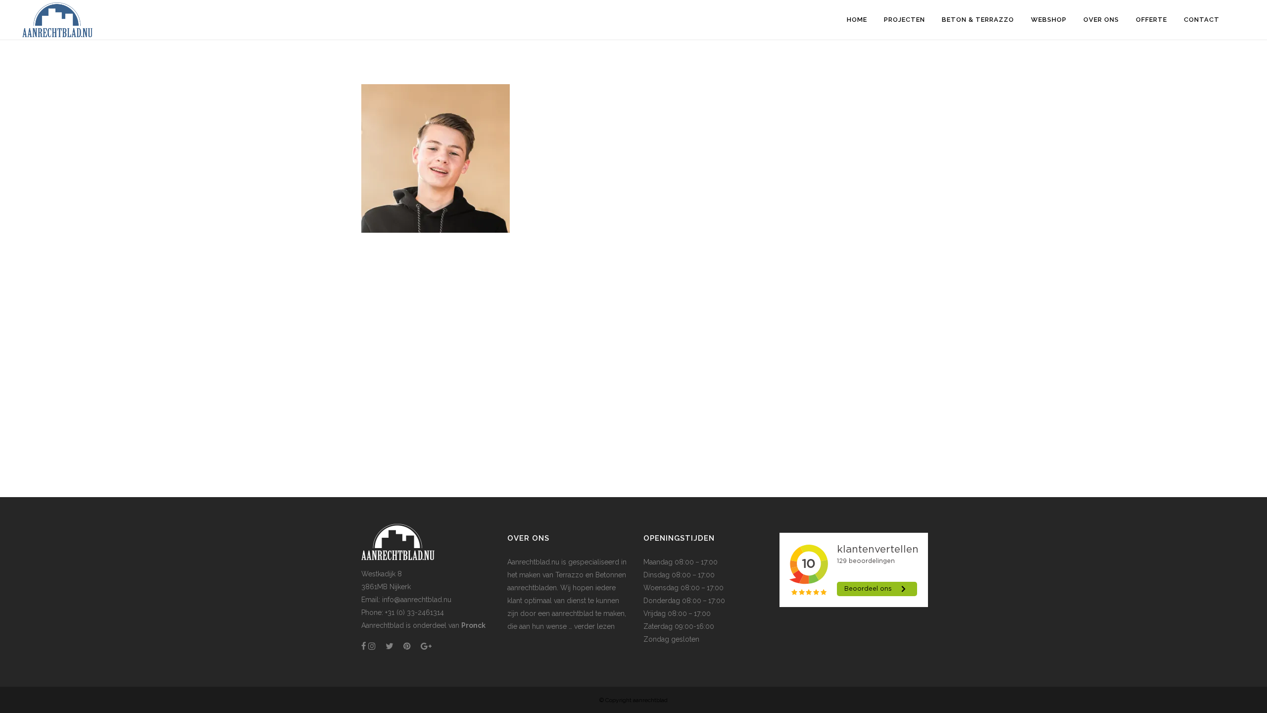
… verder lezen (591, 626)
